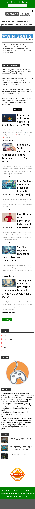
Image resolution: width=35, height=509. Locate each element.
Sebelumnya (7, 320)
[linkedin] (23, 1)
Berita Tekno (7, 339)
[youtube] (27, 1)
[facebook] (11, 1)
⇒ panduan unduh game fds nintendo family (16, 409)
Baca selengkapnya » (8, 140)
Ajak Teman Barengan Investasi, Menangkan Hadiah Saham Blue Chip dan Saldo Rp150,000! (21, 448)
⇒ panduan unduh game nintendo (15, 412)
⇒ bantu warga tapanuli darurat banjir (16, 418)
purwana (6, 490)
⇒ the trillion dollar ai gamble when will (17, 422)
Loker (5, 347)
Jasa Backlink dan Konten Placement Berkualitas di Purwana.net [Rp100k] (17, 188)
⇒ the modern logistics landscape (14, 401)
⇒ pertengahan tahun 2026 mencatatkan (17, 395)
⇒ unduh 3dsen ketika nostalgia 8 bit (16, 420)
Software (6, 351)
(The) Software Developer (19, 454)
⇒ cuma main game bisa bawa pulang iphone (16, 427)
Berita (5, 335)
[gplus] (15, 1)
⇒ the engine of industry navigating (15, 404)
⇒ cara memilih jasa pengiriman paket (16, 399)
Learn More (17, 109)
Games (5, 343)
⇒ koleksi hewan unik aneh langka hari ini (16, 415)
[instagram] (19, 1)
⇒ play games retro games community (16, 406)
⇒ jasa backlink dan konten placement (16, 397)
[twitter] (7, 1)
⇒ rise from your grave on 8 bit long (15, 424)
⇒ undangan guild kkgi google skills (15, 393)
